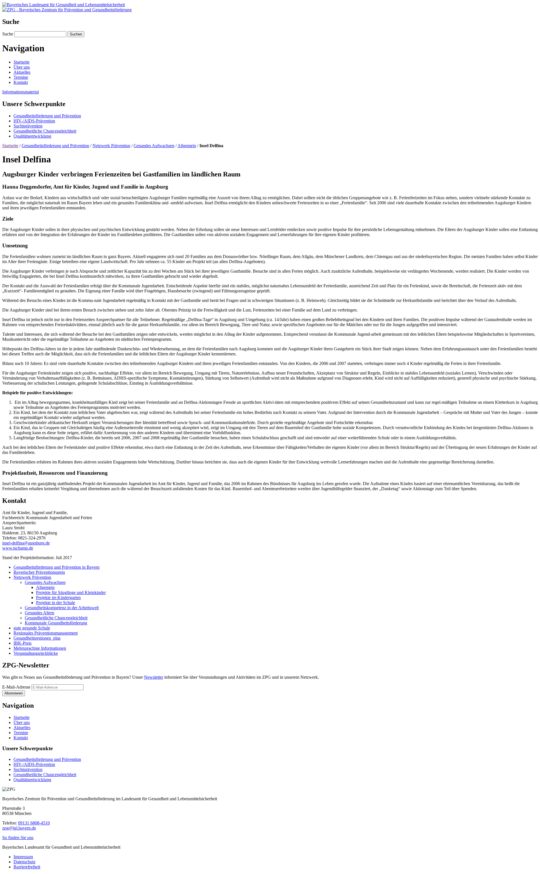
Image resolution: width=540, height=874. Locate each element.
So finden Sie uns (17, 837)
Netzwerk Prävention (111, 145)
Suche (8, 34)
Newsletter (153, 677)
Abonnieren (13, 693)
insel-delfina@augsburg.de (26, 543)
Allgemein (186, 145)
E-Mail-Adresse (16, 687)
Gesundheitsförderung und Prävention (55, 145)
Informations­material (20, 91)
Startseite (10, 145)
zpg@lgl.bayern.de (19, 828)
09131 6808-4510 (34, 823)
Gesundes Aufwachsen (154, 145)
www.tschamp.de (17, 548)
